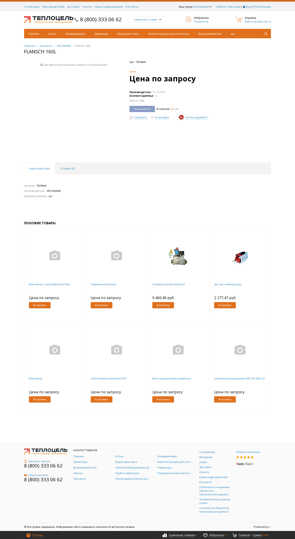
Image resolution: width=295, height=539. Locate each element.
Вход (249, 6)
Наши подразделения (109, 6)
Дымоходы (101, 33)
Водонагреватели (210, 33)
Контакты (132, 6)
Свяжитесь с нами (145, 19)
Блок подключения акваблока (171, 378)
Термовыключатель (104, 284)
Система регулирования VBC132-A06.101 (239, 378)
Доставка (73, 6)
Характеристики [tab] (39, 168)
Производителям (53, 6)
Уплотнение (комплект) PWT (109, 378)
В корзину (39, 305)
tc (270, 527)
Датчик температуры (228, 284)
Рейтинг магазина (248, 452)
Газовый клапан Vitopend (168, 284)
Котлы (52, 33)
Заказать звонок (39, 461)
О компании (32, 6)
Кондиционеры (75, 33)
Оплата (87, 6)
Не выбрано (201, 6)
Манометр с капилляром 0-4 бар (49, 284)
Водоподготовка (128, 33)
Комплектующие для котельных (168, 33)
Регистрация (263, 6)
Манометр (35, 378)
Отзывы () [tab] (67, 168)
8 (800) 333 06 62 (101, 19)
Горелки (34, 33)
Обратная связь (38, 475)
